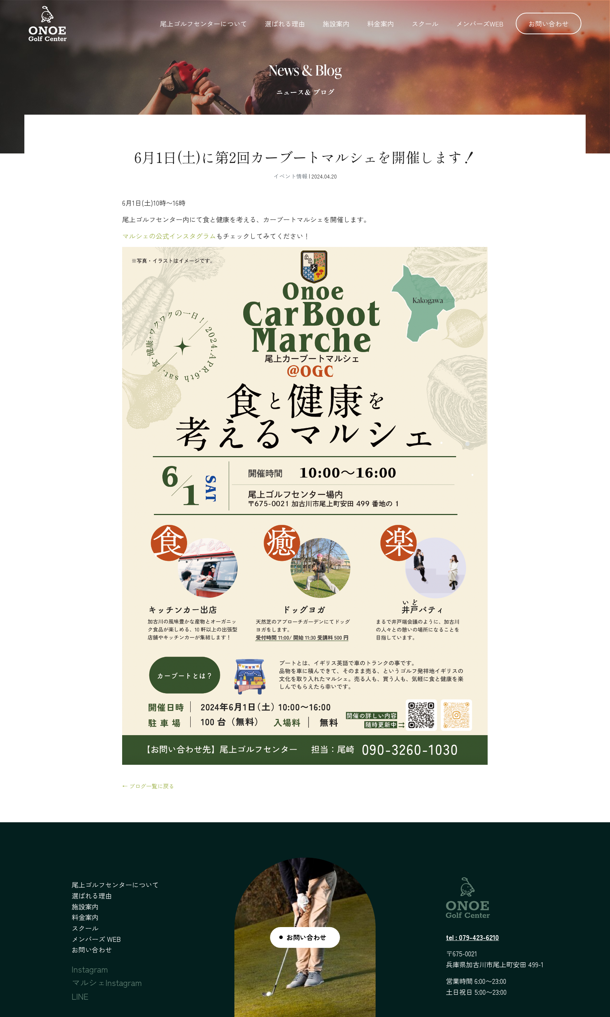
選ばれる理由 (285, 23)
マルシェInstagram (107, 982)
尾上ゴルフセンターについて (203, 23)
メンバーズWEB (479, 23)
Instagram (90, 969)
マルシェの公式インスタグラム (169, 236)
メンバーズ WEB (96, 939)
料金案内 (380, 23)
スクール (425, 23)
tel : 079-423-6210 (472, 937)
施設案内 (336, 23)
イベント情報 (290, 176)
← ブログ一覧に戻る (148, 786)
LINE (80, 996)
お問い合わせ (548, 23)
